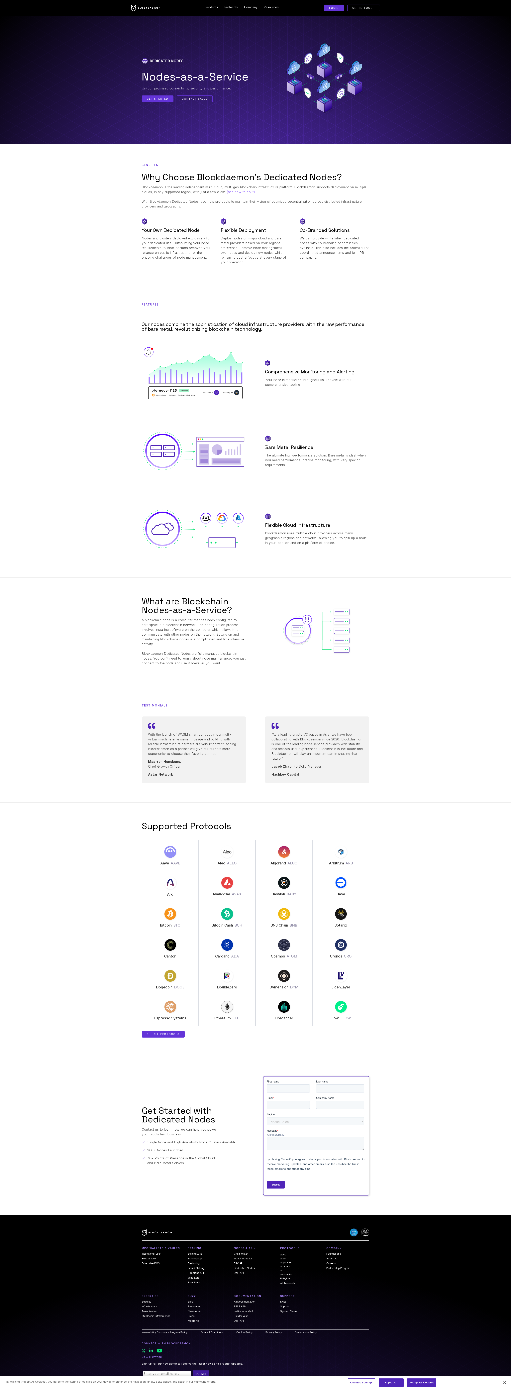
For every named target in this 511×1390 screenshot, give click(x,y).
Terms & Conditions (212, 1332)
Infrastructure (149, 1306)
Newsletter (194, 1311)
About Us (331, 1258)
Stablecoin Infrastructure (156, 1316)
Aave (283, 1254)
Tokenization (149, 1311)
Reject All (391, 1382)
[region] (255, 1383)
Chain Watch (241, 1254)
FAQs (283, 1302)
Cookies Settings (361, 1382)
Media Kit (193, 1321)
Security (146, 1302)
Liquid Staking (196, 1268)
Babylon (285, 1278)
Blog (190, 1302)
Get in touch (363, 7)
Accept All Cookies (421, 1382)
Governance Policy (306, 1332)
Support (285, 1306)
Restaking (194, 1263)
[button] (211, 7)
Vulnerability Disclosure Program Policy (165, 1332)
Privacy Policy (273, 1332)
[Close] (504, 1382)
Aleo (283, 1258)
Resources (194, 1306)
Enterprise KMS (151, 1263)
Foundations (333, 1254)
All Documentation (244, 1302)
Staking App (195, 1258)
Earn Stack (194, 1282)
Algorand (285, 1262)
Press (191, 1316)
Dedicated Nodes (244, 1268)
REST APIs (240, 1306)
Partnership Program (338, 1268)
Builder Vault (149, 1258)
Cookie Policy (244, 1332)
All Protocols (287, 1283)
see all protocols (163, 1034)
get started (157, 98)
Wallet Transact (243, 1258)
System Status (288, 1311)
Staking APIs (195, 1254)
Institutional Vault (151, 1254)
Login (334, 7)
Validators (193, 1278)
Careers (331, 1263)
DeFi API (239, 1273)
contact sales (195, 98)
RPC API (238, 1263)
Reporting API (196, 1273)
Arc (282, 1270)
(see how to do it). (241, 192)
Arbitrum (285, 1266)
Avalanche (286, 1274)
